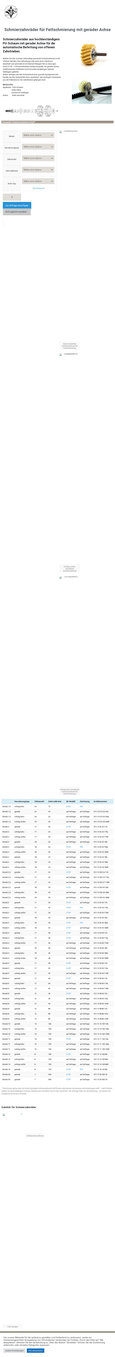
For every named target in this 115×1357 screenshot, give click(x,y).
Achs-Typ (12, 183)
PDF (81, 806)
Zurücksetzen (39, 188)
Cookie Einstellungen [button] (14, 1350)
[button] (86, 12)
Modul (11, 136)
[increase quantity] (17, 197)
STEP (68, 806)
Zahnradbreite (12, 171)
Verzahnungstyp (12, 148)
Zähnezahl (11, 159)
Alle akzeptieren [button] (35, 1350)
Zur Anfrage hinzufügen (17, 205)
